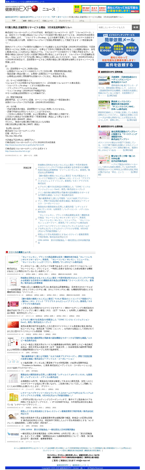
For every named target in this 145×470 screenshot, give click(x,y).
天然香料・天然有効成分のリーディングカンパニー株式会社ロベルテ (124, 79)
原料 (27, 352)
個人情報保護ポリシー (112, 448)
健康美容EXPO (62, 465)
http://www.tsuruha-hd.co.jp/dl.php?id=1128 (24, 145)
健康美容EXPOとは (27, 448)
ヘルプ (66, 448)
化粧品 (28, 334)
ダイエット (29, 316)
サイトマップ (41, 448)
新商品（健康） (31, 274)
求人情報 (59, 448)
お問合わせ (126, 448)
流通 (35, 155)
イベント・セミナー (32, 441)
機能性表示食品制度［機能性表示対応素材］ (85, 451)
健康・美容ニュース (30, 21)
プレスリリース (65, 21)
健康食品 (29, 295)
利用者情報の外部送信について (82, 448)
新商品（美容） (44, 274)
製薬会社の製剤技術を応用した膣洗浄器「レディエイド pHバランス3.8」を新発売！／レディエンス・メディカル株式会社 (63, 209)
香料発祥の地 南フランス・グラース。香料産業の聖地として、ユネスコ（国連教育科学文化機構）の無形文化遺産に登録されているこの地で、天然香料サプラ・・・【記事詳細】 (118, 90)
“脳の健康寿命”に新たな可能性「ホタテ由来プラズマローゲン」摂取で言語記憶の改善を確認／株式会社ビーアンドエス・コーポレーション (63, 201)
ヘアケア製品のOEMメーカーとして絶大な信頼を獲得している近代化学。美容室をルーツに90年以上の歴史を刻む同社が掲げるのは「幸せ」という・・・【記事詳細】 (118, 169)
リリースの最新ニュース (20, 252)
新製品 (54, 274)
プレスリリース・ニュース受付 (54, 451)
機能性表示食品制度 (64, 274)
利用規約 (98, 448)
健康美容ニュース (79, 465)
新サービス (28, 155)
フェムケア (29, 389)
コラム (81, 21)
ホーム (16, 448)
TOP (13, 21)
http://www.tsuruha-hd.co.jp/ (17, 151)
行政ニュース (48, 21)
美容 (75, 274)
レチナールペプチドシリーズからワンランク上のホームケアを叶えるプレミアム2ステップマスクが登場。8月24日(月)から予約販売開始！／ (63, 228)
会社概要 (51, 448)
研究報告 (35, 352)
